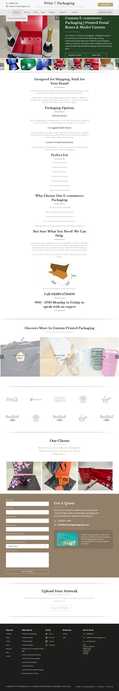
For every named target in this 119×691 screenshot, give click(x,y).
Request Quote (75, 55)
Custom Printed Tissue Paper (17, 18)
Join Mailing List (91, 641)
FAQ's (64, 637)
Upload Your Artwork (105, 12)
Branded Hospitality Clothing (30, 673)
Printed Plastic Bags (27, 645)
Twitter (51, 634)
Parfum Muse (59, 471)
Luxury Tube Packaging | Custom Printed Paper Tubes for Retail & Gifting (98, 357)
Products (16, 12)
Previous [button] (2, 65)
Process (8, 641)
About (7, 645)
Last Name (9, 508)
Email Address (11, 516)
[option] (59, 62)
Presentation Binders (28, 666)
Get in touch (27, 571)
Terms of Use (109, 686)
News (43, 12)
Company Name (14, 533)
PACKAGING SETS (59, 356)
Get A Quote (105, 4)
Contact (8, 656)
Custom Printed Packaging (29, 662)
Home (9, 12)
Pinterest (51, 637)
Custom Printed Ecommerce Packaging (32, 670)
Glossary (65, 634)
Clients (35, 12)
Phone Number (11, 525)
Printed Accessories (27, 637)
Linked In (51, 641)
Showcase (52, 12)
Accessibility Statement (89, 686)
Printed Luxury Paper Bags (29, 634)
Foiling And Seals (19, 356)
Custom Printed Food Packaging (31, 658)
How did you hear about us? (15, 542)
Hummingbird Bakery (24, 471)
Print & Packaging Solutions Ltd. (59, 3)
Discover (24, 479)
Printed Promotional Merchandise (31, 655)
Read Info (96, 55)
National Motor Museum (95, 470)
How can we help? (12, 550)
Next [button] (117, 65)
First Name (9, 500)
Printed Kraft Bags (27, 641)
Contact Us (74, 12)
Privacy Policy (100, 686)
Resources (63, 12)
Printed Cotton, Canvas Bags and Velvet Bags (33, 650)
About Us (27, 12)
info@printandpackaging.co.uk (19, 6)
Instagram (52, 645)
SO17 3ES (85, 653)
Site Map (78, 686)
